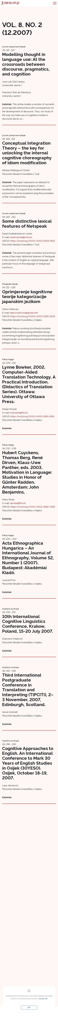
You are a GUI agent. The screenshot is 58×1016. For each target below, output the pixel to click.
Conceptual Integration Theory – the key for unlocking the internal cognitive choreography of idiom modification (27, 153)
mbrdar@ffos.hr (18, 503)
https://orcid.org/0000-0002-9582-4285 (33, 506)
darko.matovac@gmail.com (24, 312)
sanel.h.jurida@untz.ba (21, 237)
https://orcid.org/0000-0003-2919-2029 (33, 316)
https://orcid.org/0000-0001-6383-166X (32, 416)
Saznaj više (43, 999)
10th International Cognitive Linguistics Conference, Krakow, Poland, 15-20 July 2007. (27, 624)
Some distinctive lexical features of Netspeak (27, 224)
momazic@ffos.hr (19, 412)
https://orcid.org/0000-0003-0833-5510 (33, 240)
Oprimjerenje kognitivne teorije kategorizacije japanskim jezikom (27, 296)
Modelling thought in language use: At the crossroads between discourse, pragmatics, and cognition (26, 64)
